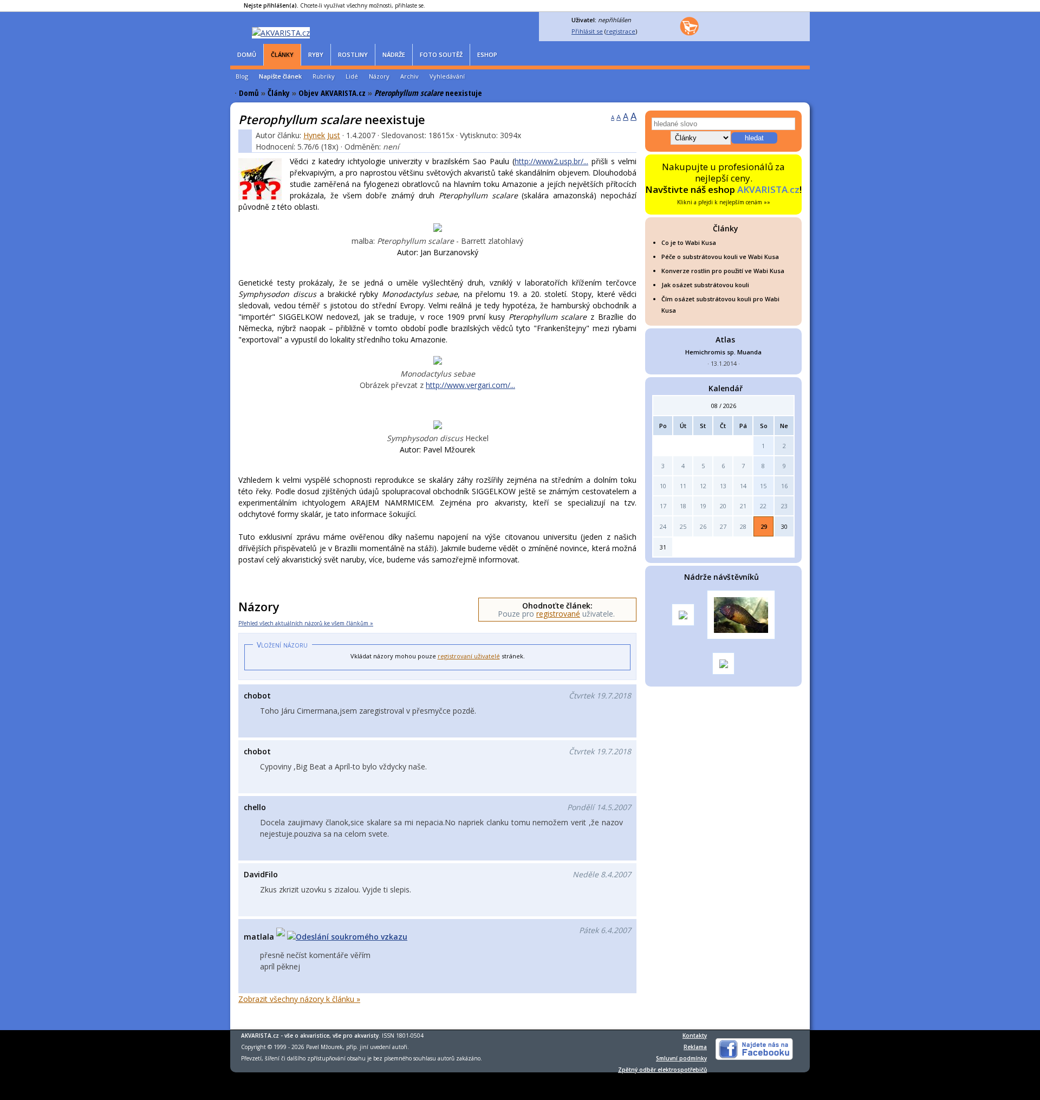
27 (723, 526)
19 (703, 506)
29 (763, 526)
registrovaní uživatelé (469, 656)
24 (663, 526)
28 (743, 526)
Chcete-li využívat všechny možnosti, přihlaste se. (334, 5)
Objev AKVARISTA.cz (332, 92)
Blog (242, 76)
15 (763, 486)
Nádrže (393, 54)
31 (663, 547)
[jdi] (791, 577)
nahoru (258, 1019)
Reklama (695, 1047)
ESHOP (487, 54)
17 (663, 506)
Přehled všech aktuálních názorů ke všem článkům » (305, 623)
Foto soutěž (441, 54)
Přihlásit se (587, 31)
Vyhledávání (447, 76)
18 (683, 506)
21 (743, 506)
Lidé (352, 76)
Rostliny (353, 54)
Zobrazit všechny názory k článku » (299, 999)
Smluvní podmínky (681, 1058)
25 (683, 526)
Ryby (315, 54)
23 (784, 506)
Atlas (725, 339)
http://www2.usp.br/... (551, 161)
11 (683, 486)
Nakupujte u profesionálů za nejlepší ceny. (723, 183)
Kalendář (725, 388)
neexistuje (428, 92)
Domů (246, 54)
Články (282, 54)
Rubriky (324, 76)
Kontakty (694, 1035)
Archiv (409, 76)
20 (723, 506)
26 (703, 526)
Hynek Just (321, 135)
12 (703, 486)
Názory (379, 76)
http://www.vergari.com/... (470, 385)
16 (784, 486)
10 (663, 486)
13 (723, 486)
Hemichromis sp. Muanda (723, 352)
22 (763, 506)
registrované (558, 614)
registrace (620, 31)
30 (784, 526)
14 (743, 486)
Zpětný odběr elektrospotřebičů (662, 1069)
